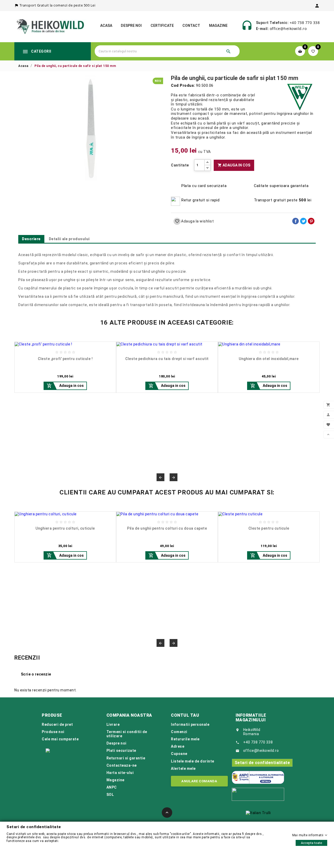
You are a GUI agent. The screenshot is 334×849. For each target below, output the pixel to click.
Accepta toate (311, 843)
